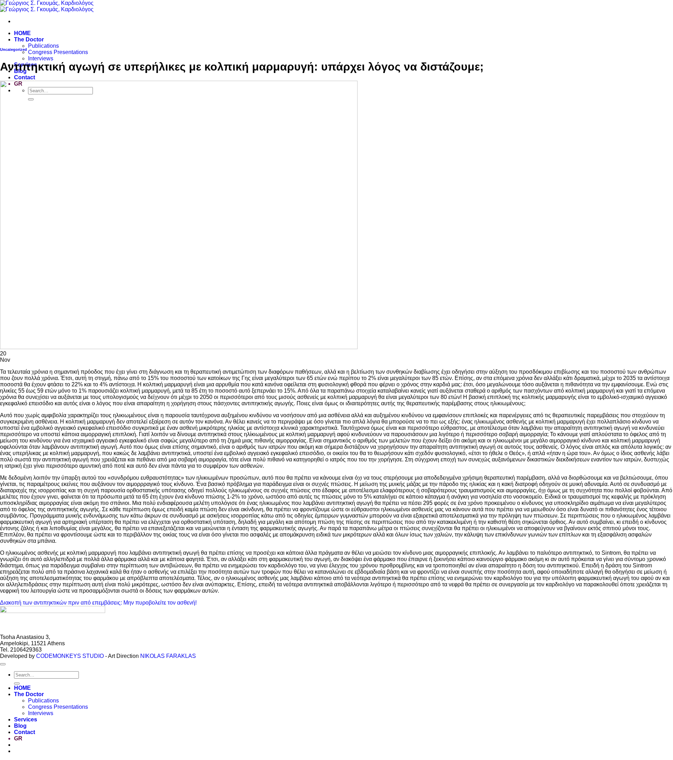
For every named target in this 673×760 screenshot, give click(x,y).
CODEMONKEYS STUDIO (70, 656)
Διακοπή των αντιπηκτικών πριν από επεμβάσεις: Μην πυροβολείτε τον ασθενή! (98, 603)
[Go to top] (3, 664)
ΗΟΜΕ (22, 33)
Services (25, 719)
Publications (43, 46)
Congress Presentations (58, 52)
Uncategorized (13, 49)
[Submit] (17, 683)
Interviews (40, 58)
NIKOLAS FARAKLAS (168, 656)
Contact (24, 77)
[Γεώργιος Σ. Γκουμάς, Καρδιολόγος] (47, 6)
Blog (20, 726)
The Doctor (29, 39)
